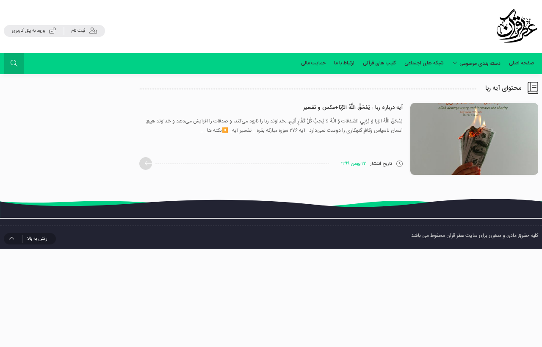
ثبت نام (78, 31)
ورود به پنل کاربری (28, 31)
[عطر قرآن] (517, 26)
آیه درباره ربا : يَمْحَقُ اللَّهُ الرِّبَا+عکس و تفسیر (353, 107)
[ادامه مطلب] (145, 163)
